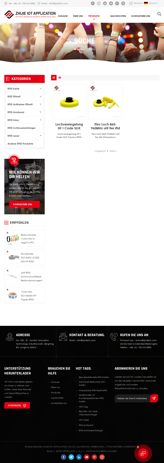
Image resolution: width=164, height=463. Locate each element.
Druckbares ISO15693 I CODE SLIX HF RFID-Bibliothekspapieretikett (31, 257)
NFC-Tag (83, 406)
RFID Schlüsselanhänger (22, 127)
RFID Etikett (14, 96)
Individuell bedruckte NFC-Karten (92, 383)
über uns (78, 16)
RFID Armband (16, 112)
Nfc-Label (84, 420)
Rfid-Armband (86, 425)
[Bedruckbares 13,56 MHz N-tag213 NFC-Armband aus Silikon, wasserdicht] (12, 238)
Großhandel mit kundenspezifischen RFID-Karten (91, 398)
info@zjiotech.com (58, 3)
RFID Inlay (13, 120)
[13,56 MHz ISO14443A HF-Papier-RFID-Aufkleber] (12, 295)
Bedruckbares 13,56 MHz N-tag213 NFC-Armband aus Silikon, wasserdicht (31, 238)
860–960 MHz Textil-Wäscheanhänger (88, 413)
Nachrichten (118, 16)
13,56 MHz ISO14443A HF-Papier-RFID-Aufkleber (29, 295)
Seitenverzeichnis (65, 451)
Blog (50, 451)
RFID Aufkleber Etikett (20, 104)
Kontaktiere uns (22, 204)
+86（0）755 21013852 (24, 3)
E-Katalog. (14, 405)
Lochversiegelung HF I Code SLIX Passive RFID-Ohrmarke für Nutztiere (69, 126)
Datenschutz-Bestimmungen (101, 451)
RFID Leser (13, 135)
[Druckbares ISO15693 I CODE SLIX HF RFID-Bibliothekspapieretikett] (12, 257)
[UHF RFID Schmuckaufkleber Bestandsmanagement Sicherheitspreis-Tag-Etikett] (12, 276)
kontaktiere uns (140, 16)
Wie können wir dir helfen (24, 174)
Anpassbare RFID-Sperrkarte (93, 390)
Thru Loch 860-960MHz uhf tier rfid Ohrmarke (105, 126)
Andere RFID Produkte (20, 143)
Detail (67, 116)
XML (80, 451)
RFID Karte (13, 88)
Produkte (93, 16)
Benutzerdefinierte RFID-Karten (94, 377)
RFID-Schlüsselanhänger (91, 430)
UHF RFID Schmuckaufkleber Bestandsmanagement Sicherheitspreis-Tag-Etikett (31, 276)
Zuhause (63, 16)
